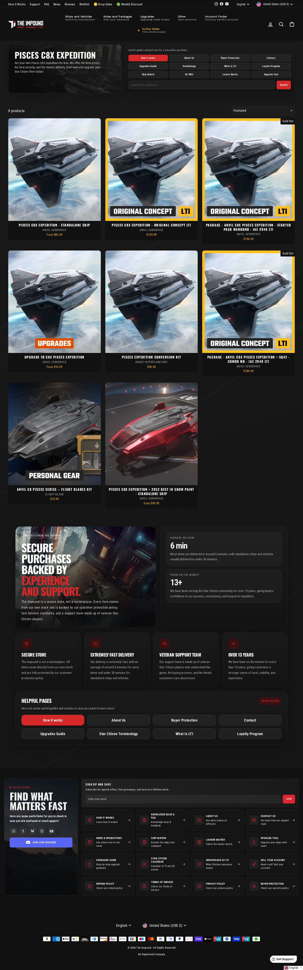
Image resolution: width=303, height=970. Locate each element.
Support (35, 4)
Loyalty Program (271, 66)
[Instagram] (14, 831)
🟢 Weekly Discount (129, 4)
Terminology (189, 66)
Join (289, 798)
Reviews (70, 4)
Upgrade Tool (271, 74)
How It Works (17, 4)
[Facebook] (23, 831)
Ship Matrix (148, 74)
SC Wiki (189, 74)
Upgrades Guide (148, 66)
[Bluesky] (32, 831)
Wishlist (84, 4)
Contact (271, 58)
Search (284, 84)
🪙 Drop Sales (103, 4)
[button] (293, 968)
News (57, 4)
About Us (189, 58)
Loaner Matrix (230, 74)
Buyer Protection (230, 58)
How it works (148, 58)
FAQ (46, 4)
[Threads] (42, 831)
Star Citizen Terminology (118, 734)
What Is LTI (230, 66)
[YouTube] (51, 831)
